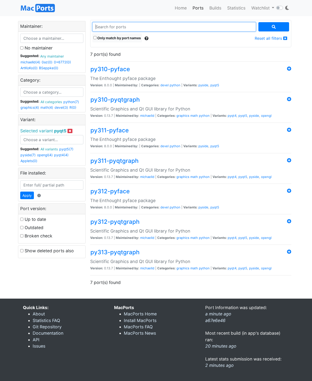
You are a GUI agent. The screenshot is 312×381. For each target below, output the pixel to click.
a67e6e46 (215, 320)
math (194, 115)
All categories (51, 102)
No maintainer (38, 47)
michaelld (147, 115)
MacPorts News (140, 333)
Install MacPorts (140, 320)
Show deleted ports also (48, 250)
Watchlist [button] (261, 7)
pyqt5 (214, 85)
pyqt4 (232, 115)
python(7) (71, 102)
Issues (39, 346)
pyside (203, 85)
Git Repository (47, 326)
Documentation (48, 333)
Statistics (236, 7)
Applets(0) (28, 161)
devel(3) (61, 107)
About (39, 313)
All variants (49, 149)
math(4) (46, 107)
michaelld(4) (30, 62)
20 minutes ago (220, 346)
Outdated (33, 227)
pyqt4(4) (61, 155)
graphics (182, 115)
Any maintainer (52, 56)
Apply (27, 195)
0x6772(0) (62, 62)
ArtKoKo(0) (29, 68)
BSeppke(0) (48, 68)
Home (181, 7)
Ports (198, 7)
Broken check (37, 235)
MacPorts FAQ (138, 326)
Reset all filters (269, 38)
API (36, 339)
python (175, 85)
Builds (215, 7)
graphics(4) (29, 107)
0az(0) (47, 62)
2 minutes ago (219, 365)
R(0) (72, 107)
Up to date (34, 219)
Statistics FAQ (46, 320)
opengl (266, 115)
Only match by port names (119, 38)
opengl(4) (45, 155)
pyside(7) (28, 155)
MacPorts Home (140, 313)
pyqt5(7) (66, 149)
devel (164, 85)
